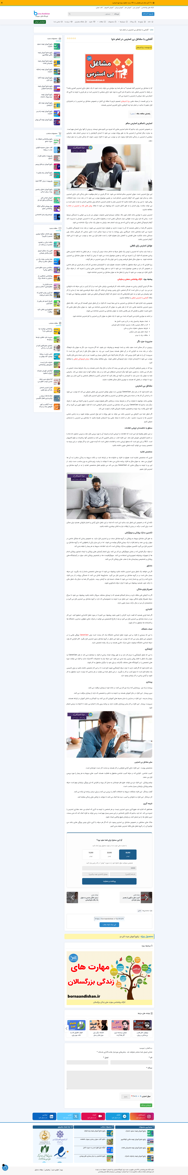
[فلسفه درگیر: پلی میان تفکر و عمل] (98, 1025)
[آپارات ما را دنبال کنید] (100, 1116)
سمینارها (122, 22)
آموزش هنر (128, 7)
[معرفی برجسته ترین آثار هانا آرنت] (120, 1025)
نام (150, 1057)
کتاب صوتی (99, 7)
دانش (139, 911)
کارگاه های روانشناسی (147, 7)
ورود (61, 1170)
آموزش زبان (136, 7)
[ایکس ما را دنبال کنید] (75, 1116)
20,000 (109, 854)
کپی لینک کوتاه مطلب (109, 924)
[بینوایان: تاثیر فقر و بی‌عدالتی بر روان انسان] (142, 1025)
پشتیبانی (47, 1170)
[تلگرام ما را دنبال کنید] (124, 1116)
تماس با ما (57, 22)
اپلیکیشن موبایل (40, 22)
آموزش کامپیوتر (108, 7)
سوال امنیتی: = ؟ (140, 1096)
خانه (149, 22)
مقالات (101, 22)
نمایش (133, 114)
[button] (2, 3)
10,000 (91, 854)
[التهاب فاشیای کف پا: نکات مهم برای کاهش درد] (76, 1025)
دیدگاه (149, 1068)
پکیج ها (140, 22)
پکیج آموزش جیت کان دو (129, 936)
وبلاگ (132, 22)
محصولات (111, 22)
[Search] (70, 14)
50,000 (128, 854)
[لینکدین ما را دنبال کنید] (51, 1116)
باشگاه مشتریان (79, 22)
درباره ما (67, 22)
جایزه (90, 22)
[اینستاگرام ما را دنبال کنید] (149, 1116)
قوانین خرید (55, 1170)
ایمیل (105, 1057)
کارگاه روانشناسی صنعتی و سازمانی (130, 279)
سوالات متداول (39, 1170)
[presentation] (66, 1028)
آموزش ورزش (119, 7)
